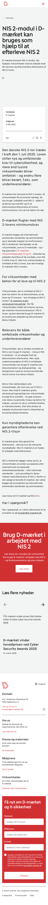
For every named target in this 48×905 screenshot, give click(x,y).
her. (38, 495)
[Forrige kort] (5, 604)
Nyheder (9, 18)
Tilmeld (24, 875)
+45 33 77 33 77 (9, 706)
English (42, 684)
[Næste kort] (42, 604)
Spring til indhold (12, 7)
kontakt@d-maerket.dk (30, 512)
